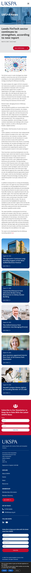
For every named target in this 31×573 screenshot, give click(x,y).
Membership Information (9, 492)
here (12, 233)
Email (3, 423)
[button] (28, 3)
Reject (10, 570)
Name (3, 417)
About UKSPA (6, 473)
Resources (5, 484)
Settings (17, 570)
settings (14, 567)
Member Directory (7, 495)
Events (4, 477)
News (3, 480)
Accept (4, 570)
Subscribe (15, 550)
